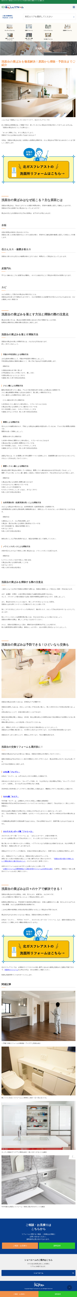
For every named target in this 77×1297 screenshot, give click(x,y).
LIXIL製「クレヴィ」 (11, 772)
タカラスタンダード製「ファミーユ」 (18, 831)
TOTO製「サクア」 (11, 797)
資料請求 (57, 1246)
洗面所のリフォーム (11, 970)
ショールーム (38, 1273)
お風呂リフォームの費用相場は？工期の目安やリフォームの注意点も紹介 (28, 869)
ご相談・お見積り (20, 1246)
